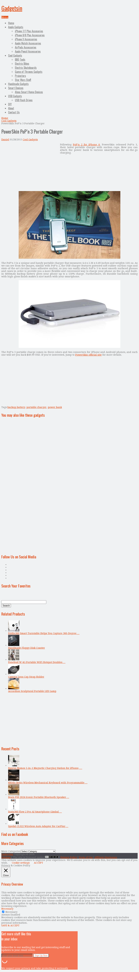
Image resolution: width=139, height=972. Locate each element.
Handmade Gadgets (18, 84)
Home (11, 23)
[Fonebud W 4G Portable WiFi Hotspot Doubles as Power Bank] (13, 659)
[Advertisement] (29, 167)
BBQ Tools (20, 59)
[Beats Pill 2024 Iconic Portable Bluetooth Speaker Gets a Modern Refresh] (13, 794)
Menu (4, 17)
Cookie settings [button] (21, 862)
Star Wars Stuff (23, 80)
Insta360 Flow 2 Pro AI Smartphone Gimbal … (35, 811)
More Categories (11, 851)
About (11, 108)
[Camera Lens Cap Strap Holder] (13, 674)
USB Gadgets (15, 96)
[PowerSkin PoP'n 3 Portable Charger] (69, 347)
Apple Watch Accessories (28, 43)
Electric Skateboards (26, 68)
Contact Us (14, 112)
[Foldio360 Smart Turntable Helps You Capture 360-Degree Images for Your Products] (13, 630)
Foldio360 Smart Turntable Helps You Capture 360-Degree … (44, 633)
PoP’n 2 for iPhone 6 (86, 144)
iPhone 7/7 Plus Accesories (29, 31)
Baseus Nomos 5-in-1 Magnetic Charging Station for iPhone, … (45, 768)
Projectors (20, 76)
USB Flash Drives (24, 100)
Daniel (5, 139)
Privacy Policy (69, 857)
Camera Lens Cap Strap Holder (26, 676)
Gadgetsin (11, 8)
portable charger (36, 407)
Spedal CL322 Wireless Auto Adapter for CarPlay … (38, 826)
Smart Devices (15, 88)
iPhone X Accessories (26, 39)
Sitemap (6, 857)
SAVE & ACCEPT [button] (10, 925)
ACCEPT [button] (38, 862)
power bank (55, 407)
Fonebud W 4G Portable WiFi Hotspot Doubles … (36, 662)
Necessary (11, 912)
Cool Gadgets (15, 55)
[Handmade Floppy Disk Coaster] (13, 645)
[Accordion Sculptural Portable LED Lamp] (13, 688)
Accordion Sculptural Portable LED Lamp (32, 691)
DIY (10, 104)
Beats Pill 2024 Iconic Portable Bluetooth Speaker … (38, 797)
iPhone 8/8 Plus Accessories (30, 35)
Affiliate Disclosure (105, 857)
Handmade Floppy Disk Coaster (26, 647)
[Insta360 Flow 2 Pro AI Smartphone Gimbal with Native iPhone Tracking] (13, 809)
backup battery (16, 407)
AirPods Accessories (25, 47)
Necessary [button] (7, 908)
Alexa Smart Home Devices (29, 92)
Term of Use (86, 857)
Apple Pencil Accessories (28, 51)
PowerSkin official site (88, 354)
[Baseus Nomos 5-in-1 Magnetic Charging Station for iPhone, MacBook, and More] (13, 765)
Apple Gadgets (15, 27)
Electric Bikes (22, 64)
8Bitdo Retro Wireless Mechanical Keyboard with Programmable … (47, 782)
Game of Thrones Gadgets (28, 72)
